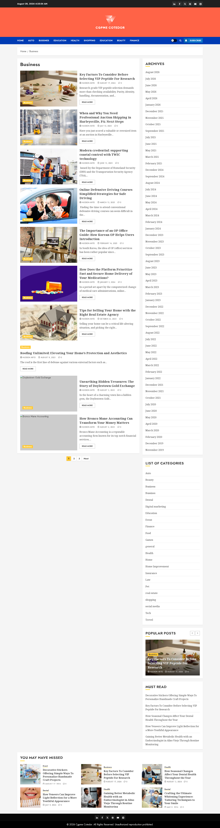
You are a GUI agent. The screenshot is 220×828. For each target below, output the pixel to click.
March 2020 (152, 430)
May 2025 (150, 150)
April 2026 (151, 98)
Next (86, 458)
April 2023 (151, 280)
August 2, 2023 (107, 427)
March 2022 (152, 365)
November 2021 (154, 391)
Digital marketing (155, 506)
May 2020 (150, 417)
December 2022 (154, 306)
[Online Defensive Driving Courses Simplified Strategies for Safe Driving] (48, 206)
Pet (147, 586)
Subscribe (195, 40)
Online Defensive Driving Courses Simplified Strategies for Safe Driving (105, 194)
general (149, 546)
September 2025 (154, 130)
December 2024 (154, 169)
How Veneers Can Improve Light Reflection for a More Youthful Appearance (60, 798)
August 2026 (152, 72)
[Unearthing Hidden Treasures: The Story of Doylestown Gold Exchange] (48, 394)
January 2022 (153, 378)
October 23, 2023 (108, 319)
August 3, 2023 (107, 390)
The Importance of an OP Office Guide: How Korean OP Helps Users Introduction (106, 235)
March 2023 (152, 287)
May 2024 (150, 202)
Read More (87, 102)
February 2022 (153, 371)
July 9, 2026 (50, 805)
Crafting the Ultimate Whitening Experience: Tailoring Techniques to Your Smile (179, 798)
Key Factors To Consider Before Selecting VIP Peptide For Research (107, 76)
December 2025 (154, 111)
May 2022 (150, 352)
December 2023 (154, 235)
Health (75, 40)
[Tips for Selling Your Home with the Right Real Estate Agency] (48, 322)
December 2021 (154, 384)
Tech (148, 613)
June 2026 (151, 85)
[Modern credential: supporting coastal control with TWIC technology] (48, 166)
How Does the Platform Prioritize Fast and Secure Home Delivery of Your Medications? (105, 273)
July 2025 (150, 137)
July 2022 (150, 339)
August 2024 (152, 182)
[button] (180, 40)
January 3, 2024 (107, 282)
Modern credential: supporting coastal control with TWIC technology (103, 154)
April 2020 (151, 423)
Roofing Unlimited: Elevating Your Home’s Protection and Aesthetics (73, 353)
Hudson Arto (88, 83)
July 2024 (150, 189)
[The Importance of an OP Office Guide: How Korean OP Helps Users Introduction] (48, 245)
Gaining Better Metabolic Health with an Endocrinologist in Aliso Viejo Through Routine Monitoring (172, 740)
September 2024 (154, 176)
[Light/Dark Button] (174, 40)
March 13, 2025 (107, 202)
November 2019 (154, 450)
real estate (151, 593)
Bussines (44, 40)
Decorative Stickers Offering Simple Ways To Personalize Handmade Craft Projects (58, 775)
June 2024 (151, 196)
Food (148, 533)
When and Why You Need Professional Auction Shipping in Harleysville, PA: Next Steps (105, 117)
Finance (134, 40)
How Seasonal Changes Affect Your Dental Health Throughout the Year (180, 774)
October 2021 (153, 397)
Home (20, 40)
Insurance (151, 573)
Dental (149, 499)
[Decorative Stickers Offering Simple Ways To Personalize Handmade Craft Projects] (30, 774)
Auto (31, 40)
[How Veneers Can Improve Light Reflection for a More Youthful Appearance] (30, 797)
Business (28, 102)
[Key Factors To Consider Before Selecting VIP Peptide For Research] (48, 89)
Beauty (121, 40)
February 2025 (153, 163)
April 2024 (151, 209)
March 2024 (152, 215)
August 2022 (152, 332)
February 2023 (153, 293)
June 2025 (151, 143)
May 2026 (150, 91)
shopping (89, 40)
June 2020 (151, 410)
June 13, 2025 (106, 163)
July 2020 (150, 404)
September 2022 (154, 326)
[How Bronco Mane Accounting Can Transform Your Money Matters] (48, 432)
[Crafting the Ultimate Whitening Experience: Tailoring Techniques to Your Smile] (152, 797)
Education (60, 40)
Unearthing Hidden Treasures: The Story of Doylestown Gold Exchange (107, 384)
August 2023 (152, 261)
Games (149, 539)
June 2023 (151, 267)
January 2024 (153, 228)
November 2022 (154, 313)
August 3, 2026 (174, 782)
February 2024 (153, 222)
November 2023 (154, 241)
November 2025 (154, 118)
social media (152, 606)
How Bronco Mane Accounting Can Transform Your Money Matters (106, 420)
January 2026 (153, 104)
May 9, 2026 (172, 807)
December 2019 (154, 443)
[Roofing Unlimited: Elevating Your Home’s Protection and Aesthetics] (78, 347)
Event (148, 519)
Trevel (149, 619)
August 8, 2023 (48, 357)
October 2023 (153, 248)
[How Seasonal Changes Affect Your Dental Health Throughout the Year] (152, 774)
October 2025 (153, 124)
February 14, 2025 (108, 243)
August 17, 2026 (108, 83)
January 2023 (153, 300)
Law (147, 579)
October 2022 (153, 319)
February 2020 (153, 437)
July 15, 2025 (106, 126)
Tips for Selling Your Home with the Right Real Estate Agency (107, 312)
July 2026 (150, 78)
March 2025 (152, 156)
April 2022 (151, 358)
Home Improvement (157, 566)
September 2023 (154, 254)
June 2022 (151, 345)
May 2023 (150, 274)
